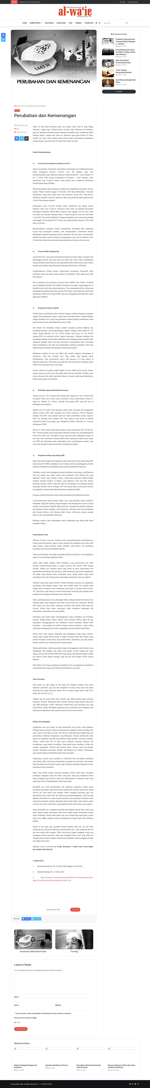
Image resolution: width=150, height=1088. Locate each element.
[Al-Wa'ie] (75, 11)
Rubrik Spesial (35, 23)
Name (16, 997)
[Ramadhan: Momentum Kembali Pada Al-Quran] (91, 1055)
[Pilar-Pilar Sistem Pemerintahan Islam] (108, 63)
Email (16, 1005)
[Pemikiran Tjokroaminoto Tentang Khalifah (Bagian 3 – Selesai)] (108, 42)
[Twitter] (21, 138)
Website (58, 1005)
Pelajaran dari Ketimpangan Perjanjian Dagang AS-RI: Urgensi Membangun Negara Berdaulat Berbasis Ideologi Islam (64, 2)
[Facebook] (17, 138)
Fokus (23, 106)
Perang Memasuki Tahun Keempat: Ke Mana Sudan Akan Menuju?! (125, 52)
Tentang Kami (132, 2)
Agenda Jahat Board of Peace (56, 1065)
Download (89, 23)
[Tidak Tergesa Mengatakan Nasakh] (108, 73)
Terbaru (78, 23)
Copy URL (75, 909)
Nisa (70, 23)
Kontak (122, 2)
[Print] (26, 138)
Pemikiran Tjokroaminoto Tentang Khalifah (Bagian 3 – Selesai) (125, 41)
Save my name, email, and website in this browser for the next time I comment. (43, 1013)
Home (25, 23)
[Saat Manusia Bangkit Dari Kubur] (108, 83)
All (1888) (119, 91)
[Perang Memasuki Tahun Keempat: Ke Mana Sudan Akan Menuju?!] (108, 53)
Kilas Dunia (49, 23)
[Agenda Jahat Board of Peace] (59, 1055)
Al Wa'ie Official (46, 1084)
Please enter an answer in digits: (25, 1018)
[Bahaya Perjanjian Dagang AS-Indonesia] (28, 1055)
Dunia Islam (61, 23)
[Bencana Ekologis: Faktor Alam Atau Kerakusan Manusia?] (122, 1055)
